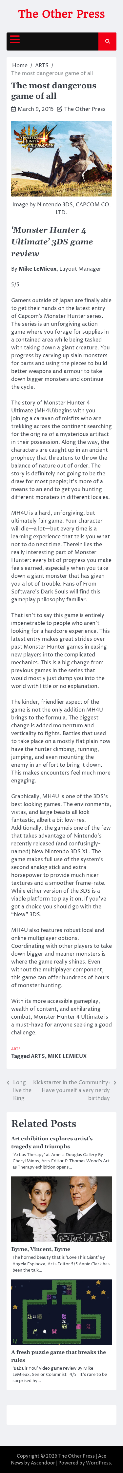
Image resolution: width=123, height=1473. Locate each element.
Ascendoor (43, 1463)
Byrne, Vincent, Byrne (40, 1249)
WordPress (98, 1463)
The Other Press (61, 14)
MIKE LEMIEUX (67, 1056)
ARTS (16, 1049)
